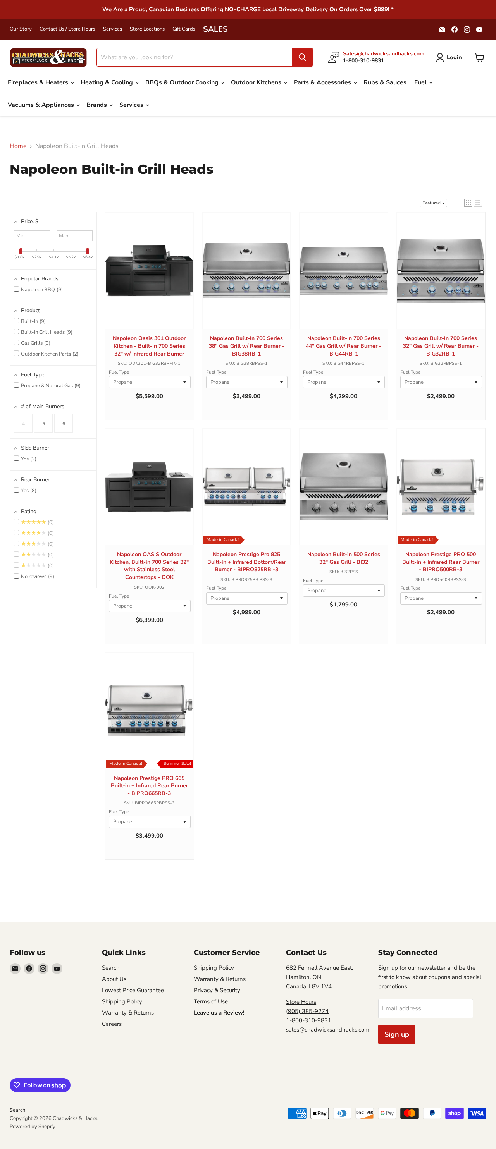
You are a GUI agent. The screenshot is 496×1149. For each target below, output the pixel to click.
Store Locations (147, 29)
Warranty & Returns (128, 1013)
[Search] (302, 57)
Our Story (21, 29)
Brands (97, 105)
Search (111, 968)
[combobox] (194, 57)
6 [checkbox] (63, 424)
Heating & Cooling (107, 82)
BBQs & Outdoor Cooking (182, 82)
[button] (468, 203)
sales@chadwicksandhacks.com (327, 1030)
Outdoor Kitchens (257, 82)
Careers (112, 1024)
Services (112, 29)
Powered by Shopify (32, 1126)
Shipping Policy (122, 1001)
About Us (114, 979)
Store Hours (301, 1002)
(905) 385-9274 (307, 1011)
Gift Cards (183, 29)
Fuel (421, 82)
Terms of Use (211, 1001)
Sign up (396, 1034)
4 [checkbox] (23, 424)
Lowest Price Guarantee (133, 990)
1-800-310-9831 (308, 1020)
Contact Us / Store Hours (67, 29)
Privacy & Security (217, 990)
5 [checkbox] (43, 424)
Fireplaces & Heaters (39, 82)
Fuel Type (119, 372)
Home (18, 146)
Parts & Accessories (323, 82)
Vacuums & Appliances (42, 105)
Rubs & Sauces (384, 82)
